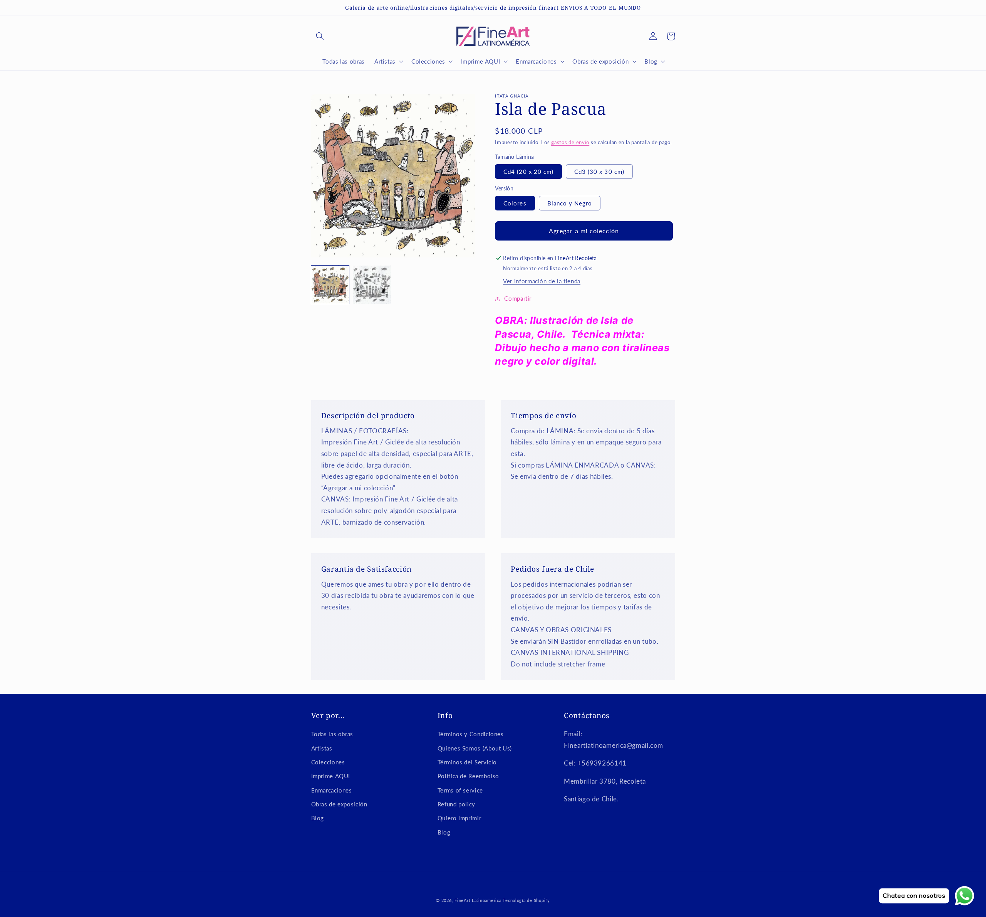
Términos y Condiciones (471, 733)
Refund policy (456, 804)
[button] (320, 36)
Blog (317, 817)
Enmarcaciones (331, 790)
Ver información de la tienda (541, 281)
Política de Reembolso (468, 775)
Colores (514, 203)
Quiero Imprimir (459, 817)
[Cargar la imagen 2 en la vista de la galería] (372, 284)
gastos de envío (570, 142)
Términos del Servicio (467, 762)
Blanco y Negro (569, 203)
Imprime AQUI (330, 775)
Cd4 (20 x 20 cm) (528, 171)
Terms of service (460, 790)
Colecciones (328, 762)
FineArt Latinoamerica (477, 900)
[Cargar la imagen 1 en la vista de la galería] (330, 284)
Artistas (321, 748)
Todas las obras (332, 733)
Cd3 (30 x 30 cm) (599, 171)
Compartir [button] (518, 298)
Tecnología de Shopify (526, 900)
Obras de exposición (339, 804)
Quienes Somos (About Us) (475, 748)
